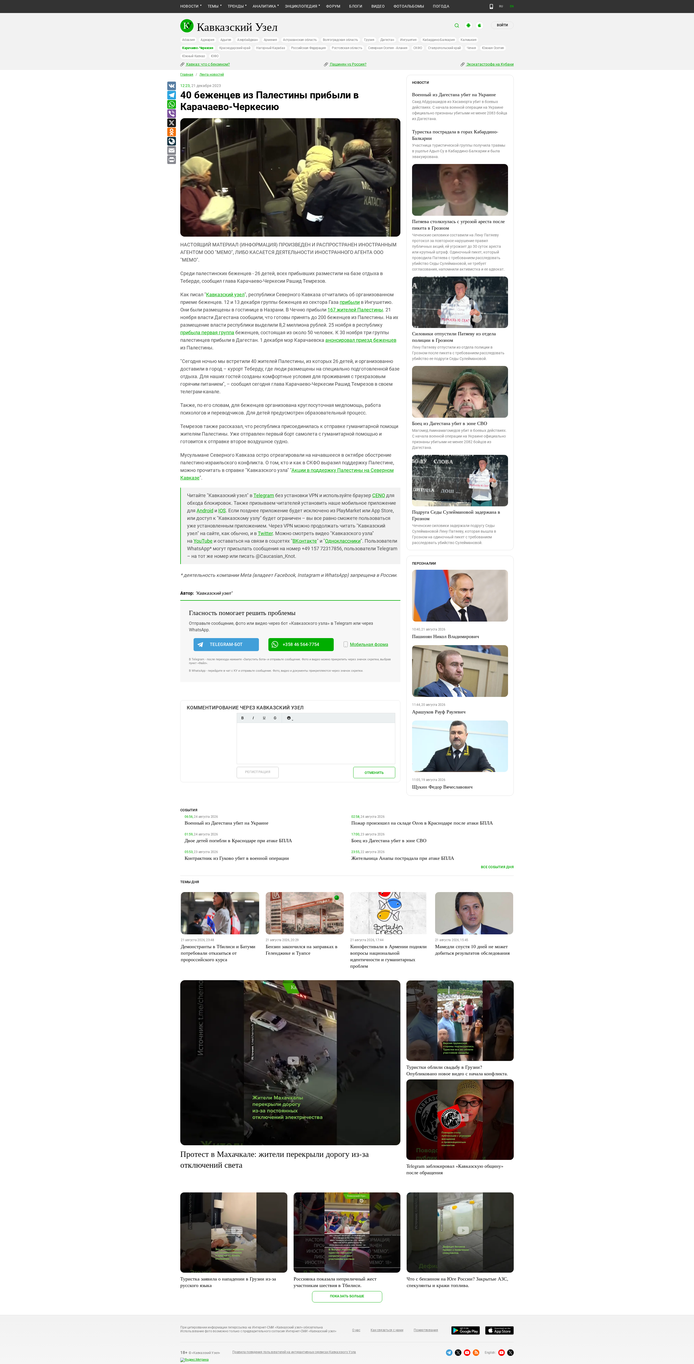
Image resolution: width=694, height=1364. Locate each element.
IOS (222, 510)
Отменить (374, 773)
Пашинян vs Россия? (348, 64)
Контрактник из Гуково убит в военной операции (237, 858)
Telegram (263, 495)
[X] (171, 123)
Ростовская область (347, 48)
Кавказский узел (225, 294)
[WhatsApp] (171, 104)
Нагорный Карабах (270, 48)
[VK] (171, 86)
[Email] (171, 150)
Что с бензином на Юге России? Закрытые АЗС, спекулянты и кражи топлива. (457, 1281)
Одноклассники (343, 541)
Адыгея (226, 40)
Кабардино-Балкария (439, 40)
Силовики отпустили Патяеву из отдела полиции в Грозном (454, 336)
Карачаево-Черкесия (197, 48)
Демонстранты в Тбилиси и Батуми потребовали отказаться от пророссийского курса (218, 953)
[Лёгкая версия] (491, 6)
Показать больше (347, 1296)
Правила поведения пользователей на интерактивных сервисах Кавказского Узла (294, 1352)
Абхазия (188, 40)
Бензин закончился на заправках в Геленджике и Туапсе (302, 949)
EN (512, 6)
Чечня (471, 48)
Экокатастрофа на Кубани (490, 64)
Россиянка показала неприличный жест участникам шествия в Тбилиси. (335, 1281)
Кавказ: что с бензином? (207, 64)
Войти (502, 25)
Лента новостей (212, 74)
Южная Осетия (493, 48)
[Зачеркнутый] (274, 718)
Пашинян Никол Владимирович (445, 636)
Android (205, 510)
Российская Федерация (308, 48)
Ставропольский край (444, 48)
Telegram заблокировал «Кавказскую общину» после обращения (454, 1169)
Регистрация (257, 772)
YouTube (203, 541)
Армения (270, 40)
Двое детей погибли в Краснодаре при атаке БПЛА (238, 840)
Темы (213, 6)
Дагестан (387, 40)
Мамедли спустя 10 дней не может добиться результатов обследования (472, 949)
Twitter (265, 533)
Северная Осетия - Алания (387, 48)
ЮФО (214, 56)
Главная (186, 74)
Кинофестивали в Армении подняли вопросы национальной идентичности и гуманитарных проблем (388, 956)
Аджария (207, 40)
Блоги (355, 6)
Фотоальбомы (409, 6)
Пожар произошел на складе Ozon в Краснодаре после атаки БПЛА (422, 822)
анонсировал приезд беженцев (360, 340)
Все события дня (497, 867)
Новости (189, 6)
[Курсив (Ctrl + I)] (253, 718)
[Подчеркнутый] (264, 718)
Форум (333, 6)
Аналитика (264, 6)
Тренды (236, 6)
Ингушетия (408, 40)
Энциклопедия (301, 6)
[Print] (171, 160)
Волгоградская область (340, 40)
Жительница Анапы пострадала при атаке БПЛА (402, 858)
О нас (356, 1330)
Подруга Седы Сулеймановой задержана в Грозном (456, 515)
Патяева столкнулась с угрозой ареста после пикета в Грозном (458, 224)
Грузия (369, 40)
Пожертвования (426, 1330)
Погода (441, 6)
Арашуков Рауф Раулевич (438, 711)
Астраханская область (300, 40)
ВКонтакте (305, 541)
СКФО (417, 48)
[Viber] (171, 113)
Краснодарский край (234, 48)
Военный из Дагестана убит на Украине (454, 94)
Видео (378, 6)
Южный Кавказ (193, 56)
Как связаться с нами (387, 1330)
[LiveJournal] (171, 141)
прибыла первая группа (207, 332)
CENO (378, 495)
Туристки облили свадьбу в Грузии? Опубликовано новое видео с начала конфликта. (457, 1070)
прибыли (350, 302)
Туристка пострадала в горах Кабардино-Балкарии (455, 134)
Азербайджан (247, 40)
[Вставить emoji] (288, 718)
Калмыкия (468, 40)
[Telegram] (171, 95)
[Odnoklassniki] (171, 132)
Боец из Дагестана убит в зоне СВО (449, 423)
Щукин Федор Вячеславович (442, 786)
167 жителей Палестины (355, 310)
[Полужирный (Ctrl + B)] (242, 718)
